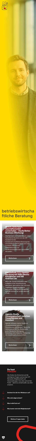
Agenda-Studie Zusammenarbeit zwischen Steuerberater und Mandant (17, 317)
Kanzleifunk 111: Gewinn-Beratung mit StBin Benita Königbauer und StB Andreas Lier (17, 275)
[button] (3, 437)
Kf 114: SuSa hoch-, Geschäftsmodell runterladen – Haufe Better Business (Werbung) (17, 230)
